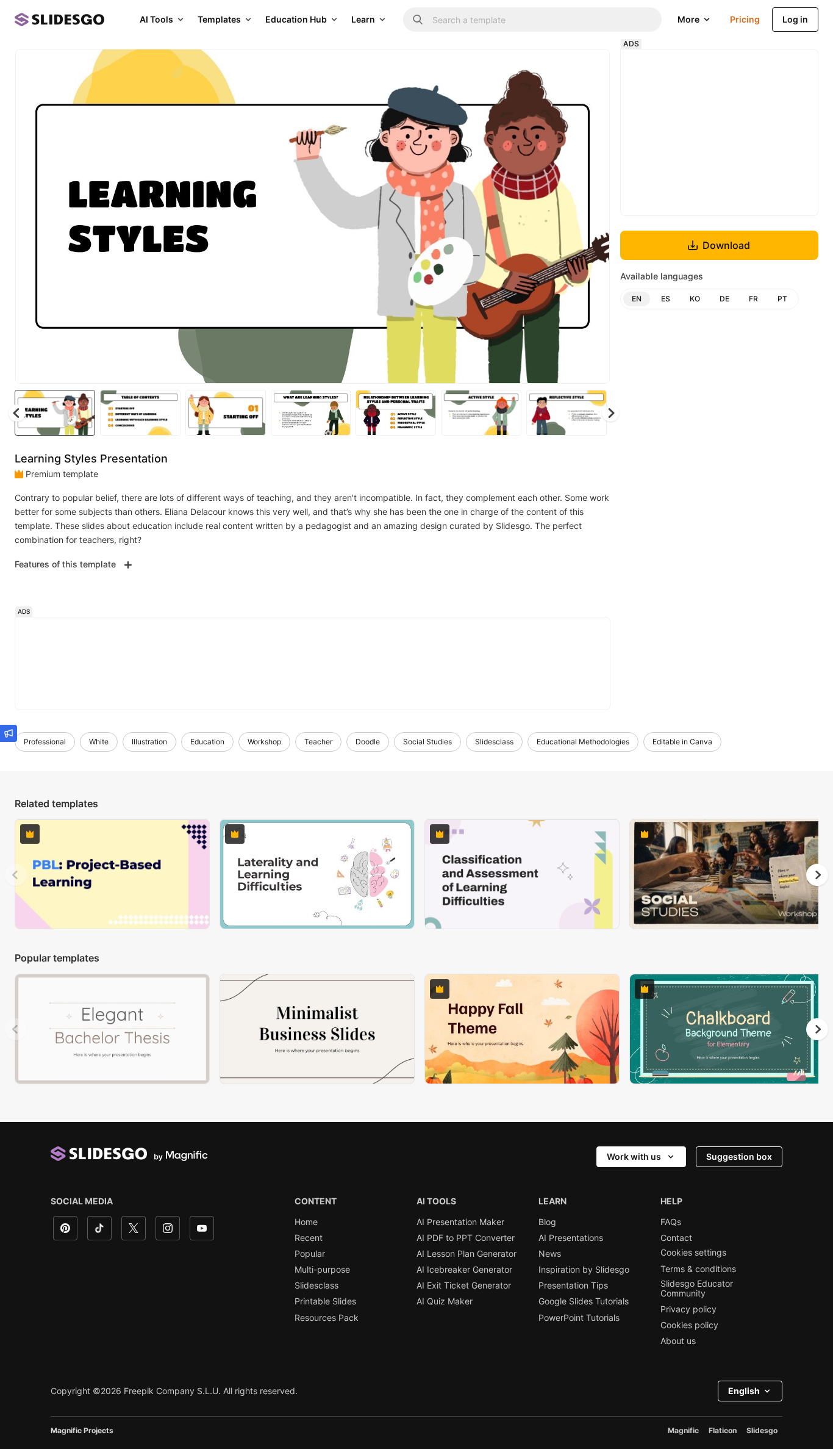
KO (695, 298)
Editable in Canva (682, 741)
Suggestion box (739, 1156)
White (99, 741)
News (549, 1254)
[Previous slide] (16, 875)
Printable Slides (325, 1301)
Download (726, 245)
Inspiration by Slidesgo (583, 1270)
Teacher (318, 741)
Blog (547, 1222)
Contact (676, 1238)
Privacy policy (688, 1309)
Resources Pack (327, 1318)
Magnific (683, 1430)
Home (306, 1222)
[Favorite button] (557, 68)
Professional (45, 741)
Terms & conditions (698, 1269)
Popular (310, 1254)
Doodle (368, 741)
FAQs (670, 1222)
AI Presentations (570, 1238)
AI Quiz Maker (444, 1301)
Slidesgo (762, 1430)
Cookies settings (693, 1252)
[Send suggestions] (8, 733)
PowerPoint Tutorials (579, 1318)
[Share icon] (589, 68)
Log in (795, 19)
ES (665, 298)
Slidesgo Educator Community (696, 1288)
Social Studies (427, 741)
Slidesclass (494, 741)
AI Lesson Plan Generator (466, 1254)
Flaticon (723, 1430)
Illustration (149, 741)
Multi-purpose (322, 1270)
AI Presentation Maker (460, 1222)
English (744, 1391)
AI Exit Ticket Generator (463, 1285)
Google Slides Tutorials (583, 1301)
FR (753, 298)
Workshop (264, 741)
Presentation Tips (573, 1285)
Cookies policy (689, 1325)
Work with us (634, 1156)
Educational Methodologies (583, 741)
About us (678, 1341)
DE (724, 298)
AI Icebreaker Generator (464, 1270)
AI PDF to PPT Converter (465, 1238)
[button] (610, 413)
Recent (309, 1238)
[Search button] (417, 19)
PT (782, 298)
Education (207, 741)
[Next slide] (591, 217)
